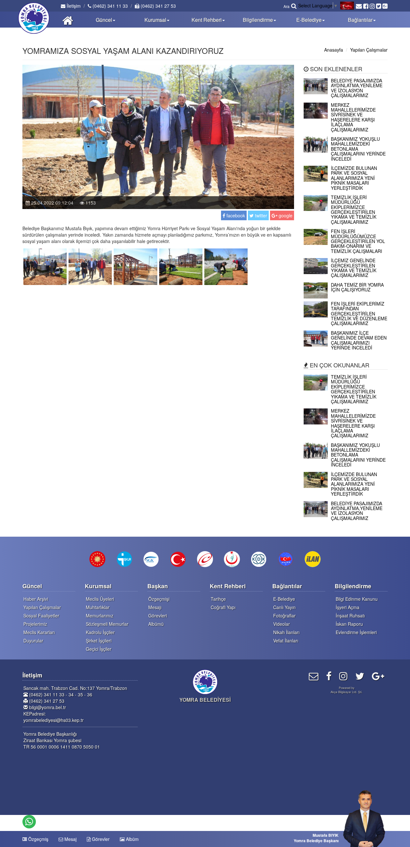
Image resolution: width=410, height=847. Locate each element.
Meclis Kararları (39, 632)
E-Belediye (284, 599)
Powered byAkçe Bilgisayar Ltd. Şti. (347, 690)
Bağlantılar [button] (360, 19)
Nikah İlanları (286, 632)
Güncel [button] (104, 19)
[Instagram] (343, 676)
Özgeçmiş (37, 839)
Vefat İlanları (285, 640)
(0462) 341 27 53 (157, 6)
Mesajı (154, 607)
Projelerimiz (35, 624)
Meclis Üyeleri (100, 599)
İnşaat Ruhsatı (350, 615)
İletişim (73, 6)
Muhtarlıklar (98, 607)
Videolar (281, 624)
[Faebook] (329, 676)
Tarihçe (218, 599)
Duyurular (33, 640)
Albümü (156, 624)
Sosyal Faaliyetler (41, 615)
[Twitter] (359, 676)
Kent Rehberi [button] (207, 19)
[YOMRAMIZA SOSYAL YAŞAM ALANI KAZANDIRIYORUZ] (45, 266)
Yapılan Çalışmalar (369, 49)
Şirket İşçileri (98, 640)
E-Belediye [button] (309, 19)
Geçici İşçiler (98, 649)
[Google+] (378, 676)
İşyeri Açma (347, 607)
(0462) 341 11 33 (109, 6)
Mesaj (70, 839)
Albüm (132, 839)
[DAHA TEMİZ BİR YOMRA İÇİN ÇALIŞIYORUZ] (346, 296)
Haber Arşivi (35, 599)
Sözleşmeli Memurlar (107, 624)
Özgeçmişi (158, 599)
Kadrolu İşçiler (100, 632)
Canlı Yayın (284, 607)
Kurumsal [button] (155, 19)
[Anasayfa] (68, 20)
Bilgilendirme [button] (258, 19)
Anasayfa (333, 49)
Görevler (100, 839)
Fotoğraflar (284, 615)
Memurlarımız (99, 615)
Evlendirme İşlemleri (356, 632)
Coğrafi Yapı (223, 607)
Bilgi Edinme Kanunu (357, 599)
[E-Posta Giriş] (314, 676)
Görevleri (157, 615)
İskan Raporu (349, 624)
